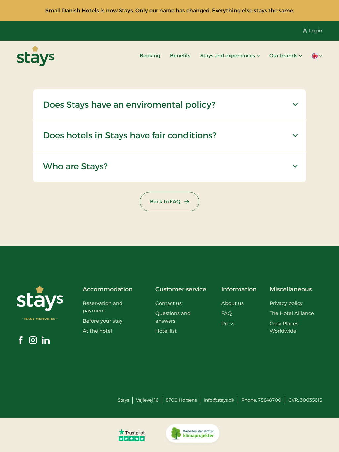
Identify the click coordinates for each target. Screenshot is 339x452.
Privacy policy (286, 303)
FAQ (226, 313)
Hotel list (166, 331)
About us (232, 303)
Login (315, 30)
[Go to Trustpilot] (131, 435)
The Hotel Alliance (292, 313)
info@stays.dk (219, 400)
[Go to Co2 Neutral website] (192, 435)
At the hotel (97, 331)
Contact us (168, 303)
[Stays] (35, 56)
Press (227, 323)
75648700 (269, 400)
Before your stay (102, 321)
